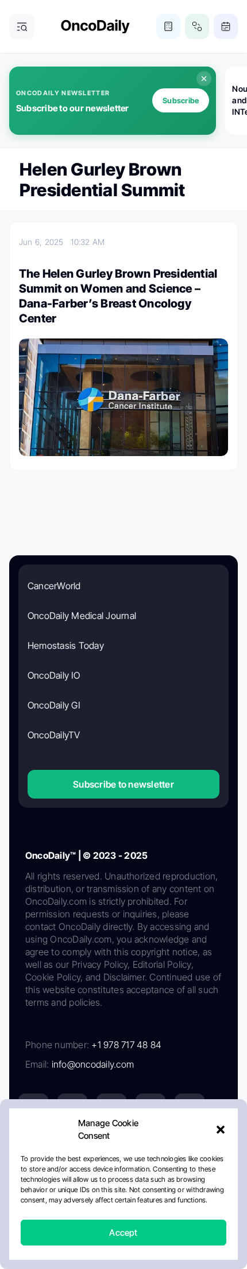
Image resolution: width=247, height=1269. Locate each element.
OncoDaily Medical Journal (82, 615)
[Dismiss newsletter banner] (203, 78)
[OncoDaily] (95, 27)
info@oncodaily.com (93, 1064)
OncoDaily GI (54, 705)
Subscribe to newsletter (123, 784)
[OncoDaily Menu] (21, 26)
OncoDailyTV (54, 735)
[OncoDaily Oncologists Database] (197, 26)
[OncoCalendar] (226, 26)
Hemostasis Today (66, 645)
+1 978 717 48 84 (126, 1044)
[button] (220, 1129)
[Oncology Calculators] (168, 26)
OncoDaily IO (54, 675)
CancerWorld (54, 585)
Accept (123, 1232)
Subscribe (181, 100)
